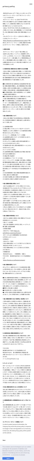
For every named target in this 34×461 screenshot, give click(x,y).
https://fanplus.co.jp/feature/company (14, 260)
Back (4, 440)
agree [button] (8, 458)
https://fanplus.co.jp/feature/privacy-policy (15, 40)
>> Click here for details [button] (18, 454)
